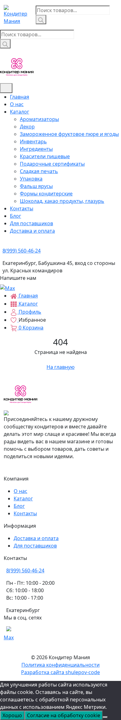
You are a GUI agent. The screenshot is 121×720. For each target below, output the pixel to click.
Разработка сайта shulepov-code (60, 672)
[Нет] (105, 717)
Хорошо (12, 715)
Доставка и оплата (32, 230)
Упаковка (31, 178)
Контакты (21, 208)
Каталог (19, 111)
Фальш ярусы (36, 186)
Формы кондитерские (46, 193)
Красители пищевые (45, 156)
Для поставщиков (31, 223)
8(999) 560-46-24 (25, 570)
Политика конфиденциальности (60, 664)
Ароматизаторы (39, 119)
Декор (27, 126)
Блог (15, 215)
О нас (17, 104)
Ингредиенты (36, 148)
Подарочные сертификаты (52, 163)
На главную (60, 367)
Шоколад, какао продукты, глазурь (62, 201)
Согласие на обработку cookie (63, 715)
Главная (19, 96)
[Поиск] (41, 19)
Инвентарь (33, 141)
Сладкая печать (39, 171)
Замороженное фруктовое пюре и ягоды (69, 134)
